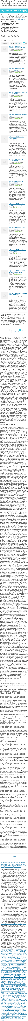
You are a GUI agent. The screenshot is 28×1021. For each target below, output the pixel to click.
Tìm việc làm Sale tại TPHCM (17, 967)
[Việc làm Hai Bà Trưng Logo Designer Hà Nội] (4, 230)
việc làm (10, 863)
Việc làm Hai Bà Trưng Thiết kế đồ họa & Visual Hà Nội (17, 271)
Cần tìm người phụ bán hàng (12, 973)
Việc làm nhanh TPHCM (17, 954)
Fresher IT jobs (8, 1012)
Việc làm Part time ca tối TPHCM (13, 1003)
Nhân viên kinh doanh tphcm (13, 976)
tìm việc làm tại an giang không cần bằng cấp (13, 924)
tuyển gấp (15, 863)
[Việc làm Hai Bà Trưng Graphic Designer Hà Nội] (4, 252)
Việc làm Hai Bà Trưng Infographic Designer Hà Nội (17, 47)
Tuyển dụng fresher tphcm (14, 1009)
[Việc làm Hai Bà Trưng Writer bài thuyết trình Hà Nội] (4, 295)
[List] (24, 43)
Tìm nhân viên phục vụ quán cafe (13, 997)
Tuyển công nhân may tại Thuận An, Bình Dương (13, 965)
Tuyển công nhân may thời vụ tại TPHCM (13, 958)
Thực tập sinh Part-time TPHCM (14, 1013)
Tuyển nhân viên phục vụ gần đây (10, 991)
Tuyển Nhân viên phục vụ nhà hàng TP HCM (13, 986)
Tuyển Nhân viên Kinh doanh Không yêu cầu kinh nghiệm (13, 977)
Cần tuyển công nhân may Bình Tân (13, 960)
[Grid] (26, 43)
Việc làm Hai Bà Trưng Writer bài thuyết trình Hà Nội (18, 293)
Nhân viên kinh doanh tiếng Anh (12, 975)
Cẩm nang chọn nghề (21, 19)
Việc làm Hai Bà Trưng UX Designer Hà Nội (16, 160)
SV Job (5, 864)
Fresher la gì (22, 1006)
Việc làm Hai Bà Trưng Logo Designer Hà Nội (17, 228)
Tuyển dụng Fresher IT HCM (8, 1007)
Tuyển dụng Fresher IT (12, 1006)
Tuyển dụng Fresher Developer (13, 1009)
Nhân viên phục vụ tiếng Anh (12, 984)
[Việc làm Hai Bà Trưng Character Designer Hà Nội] (4, 95)
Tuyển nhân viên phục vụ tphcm (14, 989)
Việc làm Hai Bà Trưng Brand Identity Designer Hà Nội (17, 204)
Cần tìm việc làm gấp (6, 949)
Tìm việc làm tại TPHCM (19, 949)
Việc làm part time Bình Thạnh (13, 1004)
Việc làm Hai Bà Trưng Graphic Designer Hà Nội (17, 250)
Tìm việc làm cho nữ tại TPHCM (9, 950)
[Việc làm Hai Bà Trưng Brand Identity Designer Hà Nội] (4, 206)
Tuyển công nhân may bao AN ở (16, 963)
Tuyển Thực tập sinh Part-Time (12, 1019)
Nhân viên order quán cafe (11, 996)
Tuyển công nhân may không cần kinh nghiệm (14, 959)
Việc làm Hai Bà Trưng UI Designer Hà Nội (16, 182)
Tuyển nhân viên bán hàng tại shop (10, 968)
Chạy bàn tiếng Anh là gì (9, 995)
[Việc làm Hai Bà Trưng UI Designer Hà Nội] (4, 184)
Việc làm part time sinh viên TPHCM (16, 999)
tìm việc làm (4, 863)
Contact (14, 856)
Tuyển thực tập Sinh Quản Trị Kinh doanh (13, 1016)
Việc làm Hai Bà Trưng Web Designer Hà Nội (16, 137)
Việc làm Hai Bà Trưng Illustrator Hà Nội (18, 115)
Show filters (4, 43)
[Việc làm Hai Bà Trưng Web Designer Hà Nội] (4, 139)
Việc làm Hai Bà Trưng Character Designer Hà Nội (18, 93)
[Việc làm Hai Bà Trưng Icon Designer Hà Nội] (4, 71)
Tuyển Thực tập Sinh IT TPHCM (15, 1013)
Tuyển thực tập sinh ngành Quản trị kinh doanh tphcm (14, 1015)
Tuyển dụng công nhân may (8, 964)
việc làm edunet (7, 867)
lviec (9, 864)
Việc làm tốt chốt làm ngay (14, 10)
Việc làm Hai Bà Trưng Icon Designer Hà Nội (16, 69)
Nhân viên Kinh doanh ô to (12, 981)
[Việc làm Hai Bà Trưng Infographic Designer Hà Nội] (4, 49)
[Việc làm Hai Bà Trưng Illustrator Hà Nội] (4, 117)
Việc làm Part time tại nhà (8, 1000)
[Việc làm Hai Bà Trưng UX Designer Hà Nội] (4, 162)
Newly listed (17, 43)
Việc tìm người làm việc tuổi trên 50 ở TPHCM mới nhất (14, 956)
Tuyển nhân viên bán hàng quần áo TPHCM (12, 969)
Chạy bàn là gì (13, 994)
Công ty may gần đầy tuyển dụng (13, 957)
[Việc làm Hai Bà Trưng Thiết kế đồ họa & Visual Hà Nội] (4, 273)
